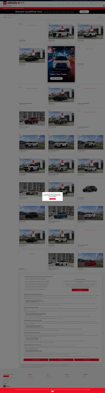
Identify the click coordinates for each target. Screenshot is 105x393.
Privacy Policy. (87, 389)
